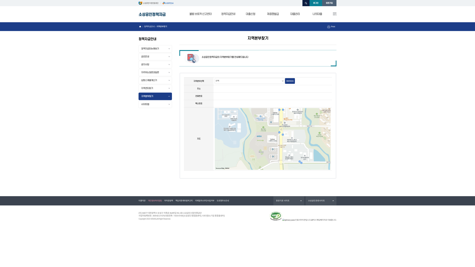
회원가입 (329, 3)
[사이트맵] (334, 14)
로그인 (315, 3)
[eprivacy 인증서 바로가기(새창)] (309, 220)
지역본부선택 (199, 81)
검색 (305, 3)
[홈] (140, 26)
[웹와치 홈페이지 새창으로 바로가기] (276, 216)
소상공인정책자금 (152, 14)
